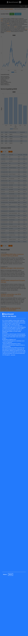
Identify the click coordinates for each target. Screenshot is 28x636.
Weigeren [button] (5, 574)
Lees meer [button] (13, 354)
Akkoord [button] (10, 574)
